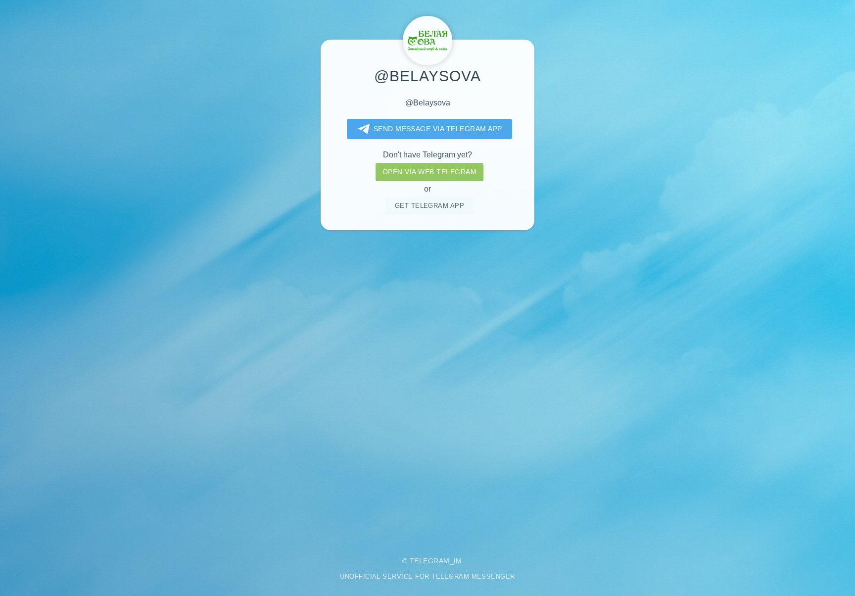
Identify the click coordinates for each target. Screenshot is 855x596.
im (458, 561)
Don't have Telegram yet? (427, 154)
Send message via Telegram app (438, 129)
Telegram (430, 561)
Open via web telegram (429, 172)
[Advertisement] (427, 386)
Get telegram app (430, 205)
